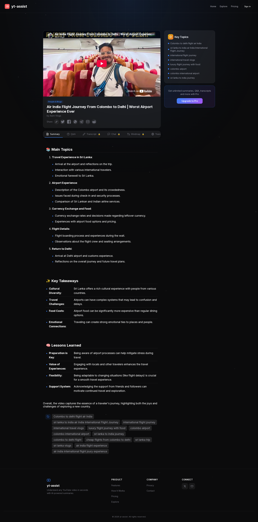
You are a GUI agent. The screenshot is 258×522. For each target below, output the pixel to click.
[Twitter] (185, 486)
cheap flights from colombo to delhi (108, 439)
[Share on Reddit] (94, 121)
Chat (115, 134)
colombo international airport (71, 433)
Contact (151, 490)
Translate (161, 134)
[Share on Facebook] (69, 121)
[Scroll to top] (251, 515)
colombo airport (140, 428)
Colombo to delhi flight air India (73, 416)
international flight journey (139, 422)
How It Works (118, 490)
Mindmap (137, 134)
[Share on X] (62, 121)
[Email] (192, 486)
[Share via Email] (87, 121)
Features (115, 485)
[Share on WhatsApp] (75, 121)
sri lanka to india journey (109, 433)
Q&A (73, 134)
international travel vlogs (69, 428)
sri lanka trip (142, 439)
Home (213, 6)
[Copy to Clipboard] (56, 121)
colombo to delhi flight (67, 439)
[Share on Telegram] (81, 121)
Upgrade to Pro (190, 101)
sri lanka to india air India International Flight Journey (86, 422)
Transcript (93, 134)
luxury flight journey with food (107, 428)
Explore (223, 6)
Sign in (247, 6)
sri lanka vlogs (62, 445)
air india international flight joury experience (80, 451)
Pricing (234, 6)
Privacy (150, 485)
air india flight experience (91, 445)
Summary (55, 134)
